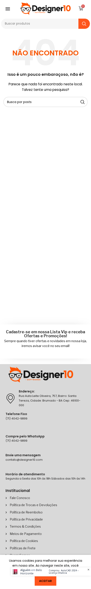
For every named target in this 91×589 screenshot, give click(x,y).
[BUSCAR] (84, 24)
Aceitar (45, 581)
